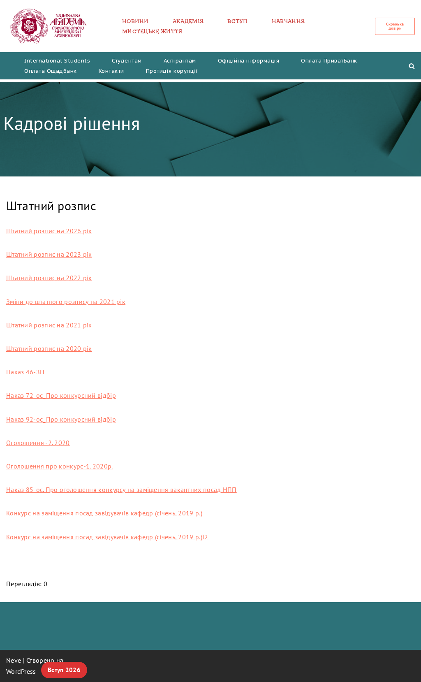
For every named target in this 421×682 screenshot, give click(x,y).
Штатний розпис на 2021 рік (49, 325)
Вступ (237, 21)
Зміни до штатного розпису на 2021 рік (65, 301)
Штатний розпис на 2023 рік (49, 254)
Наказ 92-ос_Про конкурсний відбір (61, 419)
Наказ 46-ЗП (25, 372)
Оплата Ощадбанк (50, 70)
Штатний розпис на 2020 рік (49, 348)
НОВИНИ (135, 21)
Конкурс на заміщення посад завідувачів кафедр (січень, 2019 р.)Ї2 (107, 537)
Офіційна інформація (249, 60)
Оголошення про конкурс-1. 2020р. (59, 466)
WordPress (21, 671)
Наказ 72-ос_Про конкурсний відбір (61, 395)
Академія (188, 21)
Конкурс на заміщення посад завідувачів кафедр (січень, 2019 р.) (104, 513)
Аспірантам (180, 60)
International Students (57, 60)
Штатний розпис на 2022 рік (49, 278)
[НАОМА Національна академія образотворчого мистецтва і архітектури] (49, 26)
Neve (13, 660)
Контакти (111, 70)
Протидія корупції (172, 70)
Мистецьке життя (152, 31)
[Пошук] (412, 66)
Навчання (288, 21)
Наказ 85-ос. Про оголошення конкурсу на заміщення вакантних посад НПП (121, 489)
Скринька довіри (395, 26)
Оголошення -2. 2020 (38, 442)
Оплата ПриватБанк (329, 60)
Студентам (127, 60)
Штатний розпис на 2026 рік (49, 231)
